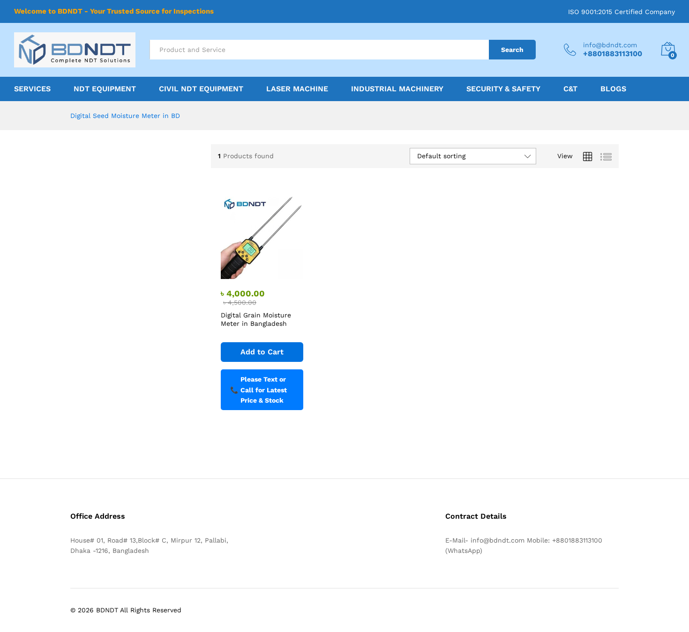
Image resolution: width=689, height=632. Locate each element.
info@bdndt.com (610, 45)
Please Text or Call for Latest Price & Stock (258, 389)
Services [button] (32, 89)
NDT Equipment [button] (105, 89)
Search (512, 49)
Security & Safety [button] (503, 89)
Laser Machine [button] (297, 89)
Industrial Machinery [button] (397, 89)
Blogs (613, 89)
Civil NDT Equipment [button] (201, 89)
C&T (570, 89)
